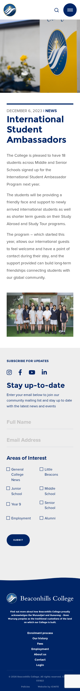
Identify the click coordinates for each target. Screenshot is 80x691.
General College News (17, 475)
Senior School (50, 505)
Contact (40, 659)
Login (40, 665)
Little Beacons (51, 472)
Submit (18, 540)
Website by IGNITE (48, 686)
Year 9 (16, 504)
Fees (40, 643)
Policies (25, 686)
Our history (40, 638)
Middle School (50, 491)
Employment (21, 518)
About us (40, 654)
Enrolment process (40, 633)
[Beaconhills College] (15, 10)
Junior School (16, 491)
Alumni (50, 518)
